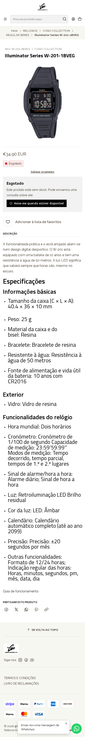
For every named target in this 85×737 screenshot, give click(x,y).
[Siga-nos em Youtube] (32, 660)
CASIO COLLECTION (56, 30)
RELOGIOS (30, 30)
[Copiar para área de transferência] (46, 609)
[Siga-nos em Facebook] (26, 660)
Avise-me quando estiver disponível (39, 203)
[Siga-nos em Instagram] (20, 660)
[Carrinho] (80, 19)
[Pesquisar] (64, 19)
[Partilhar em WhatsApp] (26, 609)
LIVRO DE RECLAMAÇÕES (21, 683)
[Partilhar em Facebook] (6, 609)
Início (14, 30)
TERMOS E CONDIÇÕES (20, 678)
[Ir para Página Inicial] (42, 7)
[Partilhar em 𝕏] (16, 609)
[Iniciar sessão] (73, 19)
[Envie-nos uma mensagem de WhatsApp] (76, 728)
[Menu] (5, 19)
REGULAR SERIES (17, 35)
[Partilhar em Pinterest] (36, 609)
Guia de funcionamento (21, 591)
